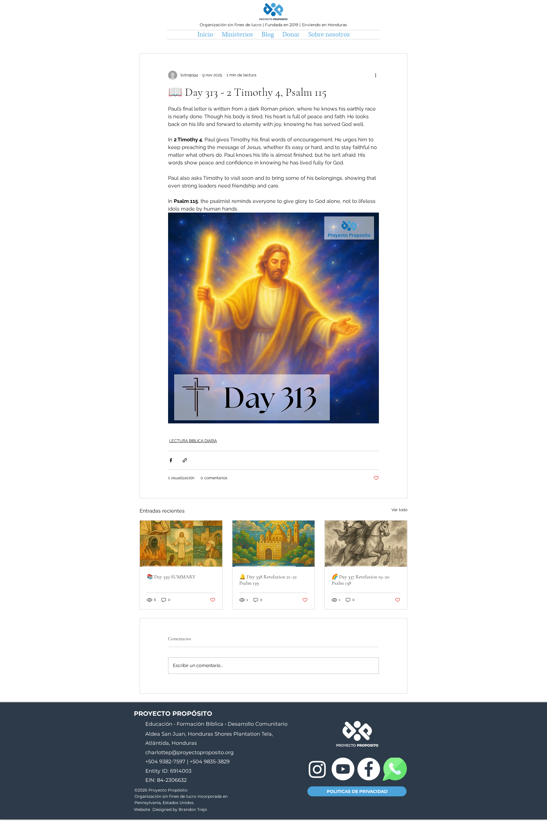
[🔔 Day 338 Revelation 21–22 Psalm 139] (273, 544)
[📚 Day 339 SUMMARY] (181, 544)
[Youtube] (343, 769)
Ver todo (399, 509)
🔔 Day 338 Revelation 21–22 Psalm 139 (268, 580)
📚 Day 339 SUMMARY (171, 577)
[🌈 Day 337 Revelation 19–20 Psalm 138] (366, 544)
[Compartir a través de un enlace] (184, 460)
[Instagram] (317, 769)
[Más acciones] (375, 75)
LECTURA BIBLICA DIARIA (193, 440)
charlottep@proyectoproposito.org (189, 752)
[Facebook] (368, 769)
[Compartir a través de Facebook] (171, 460)
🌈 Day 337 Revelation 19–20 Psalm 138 (360, 580)
